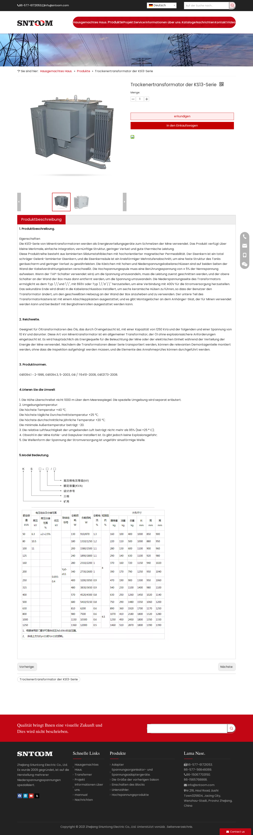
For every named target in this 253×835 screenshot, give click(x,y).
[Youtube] (31, 795)
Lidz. (163, 827)
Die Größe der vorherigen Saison (135, 779)
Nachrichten (84, 800)
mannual (81, 795)
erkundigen (182, 116)
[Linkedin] (25, 795)
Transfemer (83, 774)
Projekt (80, 779)
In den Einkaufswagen (182, 125)
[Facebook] (19, 795)
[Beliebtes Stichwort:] (232, 5)
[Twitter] (37, 795)
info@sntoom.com (56, 5)
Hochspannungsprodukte (130, 795)
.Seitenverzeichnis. (179, 827)
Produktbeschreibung (41, 219)
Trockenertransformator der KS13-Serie (49, 679)
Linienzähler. (120, 790)
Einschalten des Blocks (128, 784)
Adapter (118, 764)
